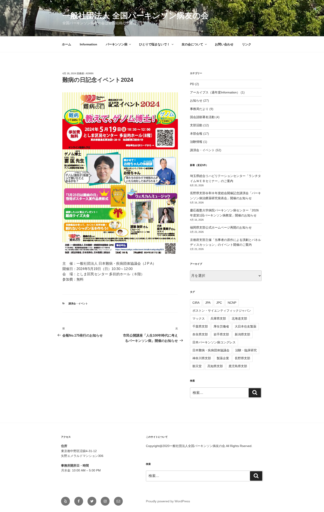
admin (89, 73)
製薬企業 (223, 358)
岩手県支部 (221, 334)
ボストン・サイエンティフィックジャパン (221, 310)
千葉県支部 (200, 326)
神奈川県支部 (201, 358)
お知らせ (196, 100)
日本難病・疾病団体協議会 (210, 350)
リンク (246, 44)
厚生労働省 (221, 326)
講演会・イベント (78, 303)
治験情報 (196, 141)
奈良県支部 (200, 334)
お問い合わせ (224, 44)
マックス (198, 318)
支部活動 (196, 125)
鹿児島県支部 (238, 366)
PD (192, 84)
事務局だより (199, 109)
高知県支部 (215, 366)
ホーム (66, 44)
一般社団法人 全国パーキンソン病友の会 (135, 15)
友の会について (192, 44)
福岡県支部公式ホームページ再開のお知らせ (221, 227)
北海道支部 (239, 318)
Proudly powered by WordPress (168, 501)
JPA (207, 302)
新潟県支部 (242, 334)
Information (88, 44)
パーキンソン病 (116, 44)
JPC (219, 302)
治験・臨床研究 (246, 350)
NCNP (232, 302)
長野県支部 (242, 358)
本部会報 (196, 133)
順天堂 (197, 366)
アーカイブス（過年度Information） (215, 92)
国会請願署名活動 (202, 117)
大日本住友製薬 (245, 326)
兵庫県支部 (218, 318)
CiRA (195, 302)
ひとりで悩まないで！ (154, 44)
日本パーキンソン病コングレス (214, 342)
